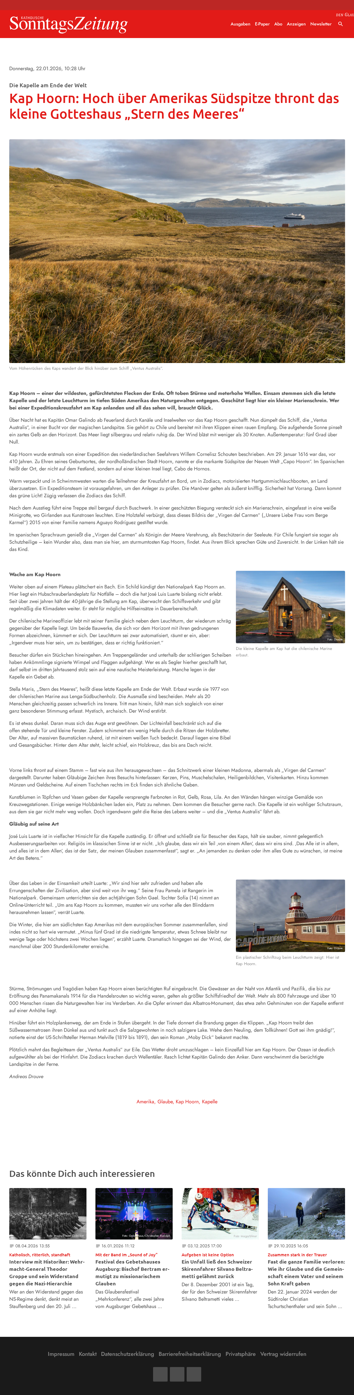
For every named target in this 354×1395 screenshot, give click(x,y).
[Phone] (194, 1374)
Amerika (145, 1101)
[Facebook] (160, 1374)
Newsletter (321, 24)
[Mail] (177, 1374)
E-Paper (262, 24)
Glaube (165, 1101)
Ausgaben (240, 24)
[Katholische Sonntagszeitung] (68, 24)
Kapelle (209, 1101)
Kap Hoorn (187, 1101)
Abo (278, 24)
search (340, 24)
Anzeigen (296, 24)
